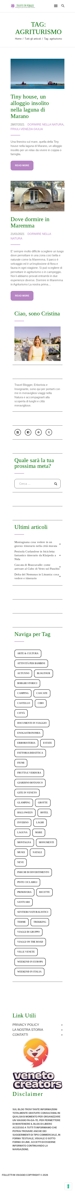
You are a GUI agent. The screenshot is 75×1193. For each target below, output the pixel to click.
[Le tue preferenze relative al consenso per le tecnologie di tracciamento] (68, 1186)
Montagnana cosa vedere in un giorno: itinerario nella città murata (35, 544)
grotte (43, 802)
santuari (23, 902)
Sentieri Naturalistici (32, 912)
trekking (39, 922)
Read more (22, 165)
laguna (22, 832)
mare (38, 832)
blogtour (43, 673)
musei (21, 852)
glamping (23, 802)
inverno (22, 822)
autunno (23, 673)
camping (23, 693)
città (21, 713)
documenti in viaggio (32, 723)
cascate (42, 693)
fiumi (20, 763)
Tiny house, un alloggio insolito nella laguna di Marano (30, 106)
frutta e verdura (29, 773)
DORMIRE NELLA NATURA (45, 124)
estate (47, 743)
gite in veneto (27, 793)
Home (18, 38)
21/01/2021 (18, 233)
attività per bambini (31, 663)
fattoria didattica (30, 753)
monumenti (46, 842)
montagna (24, 842)
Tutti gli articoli (33, 38)
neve (20, 862)
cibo (41, 703)
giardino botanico (30, 783)
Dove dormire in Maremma (30, 222)
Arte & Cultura (27, 653)
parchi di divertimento (33, 872)
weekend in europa (30, 962)
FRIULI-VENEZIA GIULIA (27, 129)
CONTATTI (20, 1035)
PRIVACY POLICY (25, 1025)
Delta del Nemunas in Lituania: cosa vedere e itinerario (36, 576)
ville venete (26, 952)
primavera (24, 892)
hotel (44, 812)
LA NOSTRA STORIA (27, 1030)
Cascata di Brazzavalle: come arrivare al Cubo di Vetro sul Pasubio (37, 566)
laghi (40, 822)
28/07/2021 (18, 124)
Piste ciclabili (27, 882)
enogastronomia (28, 733)
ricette (44, 892)
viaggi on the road (30, 942)
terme (21, 922)
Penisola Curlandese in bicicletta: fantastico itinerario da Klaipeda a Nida (35, 555)
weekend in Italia (29, 972)
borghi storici (27, 683)
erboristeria (26, 743)
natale (37, 852)
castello (23, 703)
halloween (25, 812)
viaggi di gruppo (28, 932)
